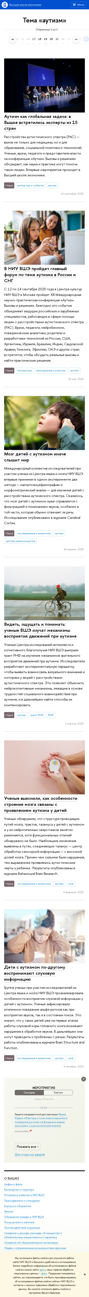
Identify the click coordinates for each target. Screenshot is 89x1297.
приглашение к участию (51, 370)
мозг (71, 883)
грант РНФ (36, 715)
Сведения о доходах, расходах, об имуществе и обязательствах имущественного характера (33, 1235)
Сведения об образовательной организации (31, 1242)
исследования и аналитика (34, 533)
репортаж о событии (30, 185)
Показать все (26, 1146)
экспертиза (24, 370)
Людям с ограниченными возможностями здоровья (35, 1248)
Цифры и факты (13, 1184)
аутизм (52, 185)
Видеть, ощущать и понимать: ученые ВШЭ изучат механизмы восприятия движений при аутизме (40, 630)
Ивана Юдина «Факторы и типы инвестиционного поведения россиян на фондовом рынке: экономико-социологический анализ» (41, 1120)
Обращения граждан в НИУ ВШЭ (24, 1217)
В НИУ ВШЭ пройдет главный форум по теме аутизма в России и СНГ (40, 274)
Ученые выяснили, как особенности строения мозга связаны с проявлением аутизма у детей (40, 804)
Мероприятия (43, 1088)
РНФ (51, 715)
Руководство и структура (19, 1189)
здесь (43, 1269)
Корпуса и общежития (17, 1206)
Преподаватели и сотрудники (22, 1200)
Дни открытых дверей (30, 1154)
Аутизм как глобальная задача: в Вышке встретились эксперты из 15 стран (40, 122)
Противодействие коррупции (22, 1227)
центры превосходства (20, 541)
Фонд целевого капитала (19, 1222)
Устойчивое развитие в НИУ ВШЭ (24, 1195)
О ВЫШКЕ (11, 1178)
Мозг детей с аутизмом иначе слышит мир (35, 457)
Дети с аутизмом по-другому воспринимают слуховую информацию (34, 973)
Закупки (8, 1211)
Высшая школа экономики (25, 4)
